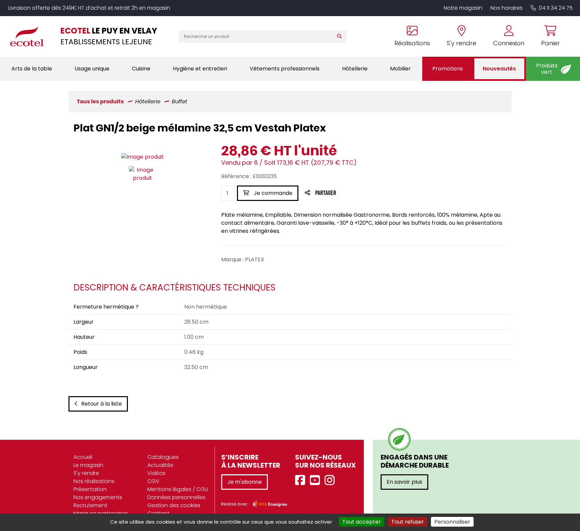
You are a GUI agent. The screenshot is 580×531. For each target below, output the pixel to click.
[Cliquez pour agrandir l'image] (142, 157)
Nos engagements (98, 497)
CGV (153, 481)
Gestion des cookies (173, 505)
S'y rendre (86, 473)
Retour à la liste (101, 404)
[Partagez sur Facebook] (339, 193)
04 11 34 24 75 (556, 8)
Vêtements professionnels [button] (285, 68)
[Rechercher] (341, 36)
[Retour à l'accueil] (30, 36)
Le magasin (88, 465)
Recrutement (90, 505)
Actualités (160, 465)
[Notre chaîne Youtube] (316, 480)
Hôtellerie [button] (355, 68)
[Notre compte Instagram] (331, 480)
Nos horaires (506, 8)
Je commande (272, 193)
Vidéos (156, 473)
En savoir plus (404, 482)
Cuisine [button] (141, 68)
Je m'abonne (244, 482)
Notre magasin (463, 8)
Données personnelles (176, 497)
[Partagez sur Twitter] (351, 193)
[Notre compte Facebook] (301, 480)
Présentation (90, 489)
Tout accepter (361, 522)
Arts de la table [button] (31, 68)
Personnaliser (452, 522)
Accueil (83, 457)
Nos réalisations (94, 481)
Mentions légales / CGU (177, 489)
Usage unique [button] (92, 68)
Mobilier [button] (400, 68)
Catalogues (163, 457)
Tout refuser (407, 522)
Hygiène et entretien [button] (200, 68)
